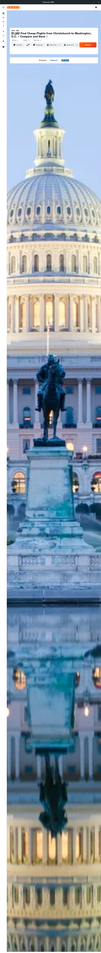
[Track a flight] (3, 36)
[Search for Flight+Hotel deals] (3, 26)
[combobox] (37, 40)
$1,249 (15, 33)
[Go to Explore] (3, 31)
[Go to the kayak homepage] (13, 7)
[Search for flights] (3, 13)
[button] (99, 2)
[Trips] (3, 41)
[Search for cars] (3, 22)
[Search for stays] (3, 17)
